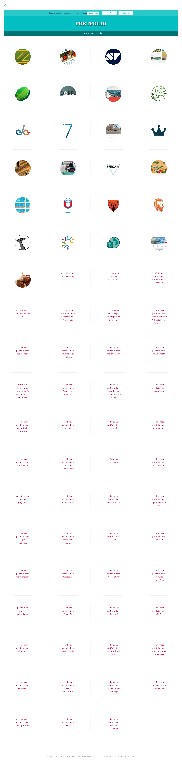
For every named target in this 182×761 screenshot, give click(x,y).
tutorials (107, 8)
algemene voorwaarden (119, 757)
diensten (74, 8)
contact (129, 8)
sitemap (105, 757)
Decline (126, 13)
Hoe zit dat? (93, 13)
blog (96, 8)
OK (109, 13)
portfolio (85, 8)
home (62, 7)
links (133, 757)
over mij (118, 8)
